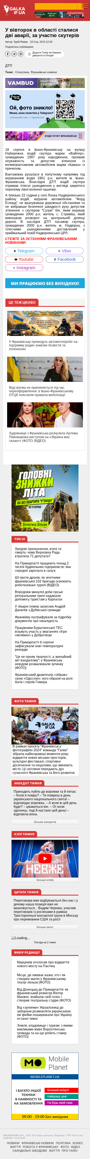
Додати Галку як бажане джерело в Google (46, 54)
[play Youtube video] (45, 859)
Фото (64, 1147)
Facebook (66, 259)
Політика (63, 1143)
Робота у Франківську (40, 1147)
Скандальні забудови (30, 1150)
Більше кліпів (45, 880)
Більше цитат (45, 927)
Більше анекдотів (45, 822)
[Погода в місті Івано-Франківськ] (45, 938)
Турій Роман (21, 41)
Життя (15, 1147)
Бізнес (78, 1143)
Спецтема (22, 72)
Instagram (25, 267)
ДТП (8, 65)
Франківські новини (44, 72)
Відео (75, 1147)
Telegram (25, 251)
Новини (13, 1143)
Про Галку (70, 1150)
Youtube (25, 259)
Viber (65, 251)
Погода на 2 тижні (45, 942)
